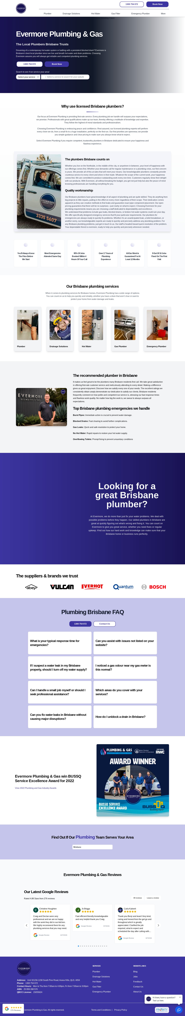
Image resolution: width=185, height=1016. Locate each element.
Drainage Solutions (59, 346)
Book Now (157, 4)
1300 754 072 (132, 4)
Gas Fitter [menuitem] (115, 14)
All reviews (137, 898)
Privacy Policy (120, 1010)
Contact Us (104, 624)
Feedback (137, 982)
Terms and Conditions (101, 1010)
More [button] (163, 14)
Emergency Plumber (156, 346)
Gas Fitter (96, 987)
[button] (59, 643)
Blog (135, 972)
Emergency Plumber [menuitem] (140, 14)
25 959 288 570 (31, 989)
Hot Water (86, 346)
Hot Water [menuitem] (95, 14)
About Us (137, 992)
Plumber (21, 346)
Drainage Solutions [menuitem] (71, 14)
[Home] (21, 8)
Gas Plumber (120, 346)
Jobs (135, 977)
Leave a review (153, 898)
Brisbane (77, 847)
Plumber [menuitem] (47, 14)
